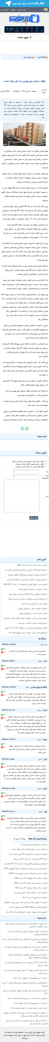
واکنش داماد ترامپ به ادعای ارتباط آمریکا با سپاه (27, 998)
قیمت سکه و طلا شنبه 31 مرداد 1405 (31, 565)
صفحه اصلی (22, 9)
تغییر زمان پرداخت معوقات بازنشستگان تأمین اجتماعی (25, 618)
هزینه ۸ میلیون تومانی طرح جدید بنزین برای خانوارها (25, 902)
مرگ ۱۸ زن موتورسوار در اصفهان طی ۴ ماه (30, 978)
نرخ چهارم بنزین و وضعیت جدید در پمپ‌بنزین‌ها (27, 598)
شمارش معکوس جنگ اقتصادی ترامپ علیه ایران (27, 594)
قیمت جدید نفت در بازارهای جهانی (32, 613)
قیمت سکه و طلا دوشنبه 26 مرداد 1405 (30, 887)
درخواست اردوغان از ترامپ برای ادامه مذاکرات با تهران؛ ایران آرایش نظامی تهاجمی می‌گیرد (25, 1014)
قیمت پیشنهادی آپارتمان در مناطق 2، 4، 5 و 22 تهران (25, 627)
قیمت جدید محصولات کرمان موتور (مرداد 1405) (27, 873)
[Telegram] (22, 430)
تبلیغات (12, 9)
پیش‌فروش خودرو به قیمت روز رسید (32, 623)
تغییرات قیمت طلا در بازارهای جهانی (32, 608)
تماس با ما (4, 9)
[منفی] (2, 652)
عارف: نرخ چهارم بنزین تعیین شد (33, 844)
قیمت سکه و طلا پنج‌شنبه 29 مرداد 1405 (30, 878)
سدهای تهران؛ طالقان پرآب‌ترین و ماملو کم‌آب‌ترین (26, 579)
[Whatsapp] (27, 430)
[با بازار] (24, 29)
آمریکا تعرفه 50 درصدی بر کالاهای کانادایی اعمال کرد (25, 569)
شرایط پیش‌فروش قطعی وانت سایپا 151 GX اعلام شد (25, 863)
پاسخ (42, 644)
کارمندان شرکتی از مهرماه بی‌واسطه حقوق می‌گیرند (27, 574)
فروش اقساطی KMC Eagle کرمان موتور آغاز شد (27, 907)
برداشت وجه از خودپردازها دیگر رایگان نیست (28, 849)
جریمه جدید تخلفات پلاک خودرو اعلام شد (30, 892)
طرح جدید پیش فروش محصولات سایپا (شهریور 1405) (24, 868)
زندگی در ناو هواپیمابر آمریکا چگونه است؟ (29, 1003)
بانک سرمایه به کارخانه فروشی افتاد (32, 589)
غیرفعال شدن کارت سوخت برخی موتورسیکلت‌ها (27, 632)
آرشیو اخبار (27, 57)
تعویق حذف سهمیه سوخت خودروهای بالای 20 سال (26, 912)
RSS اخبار (41, 57)
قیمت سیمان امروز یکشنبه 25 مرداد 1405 (30, 883)
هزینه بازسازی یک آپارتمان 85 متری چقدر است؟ (27, 854)
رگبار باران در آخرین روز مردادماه (34, 603)
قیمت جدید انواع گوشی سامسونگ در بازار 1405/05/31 (24, 584)
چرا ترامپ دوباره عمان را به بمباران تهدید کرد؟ (28, 1008)
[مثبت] (2, 649)
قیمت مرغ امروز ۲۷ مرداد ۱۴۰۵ (34, 897)
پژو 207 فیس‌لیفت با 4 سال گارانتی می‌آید (29, 858)
